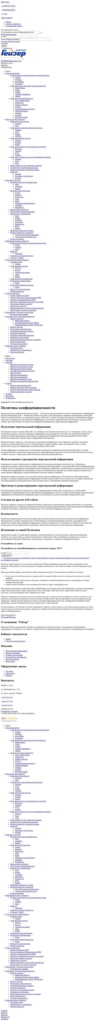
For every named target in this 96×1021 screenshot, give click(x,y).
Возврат (9, 675)
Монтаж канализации (19, 377)
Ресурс (17, 270)
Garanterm (19, 84)
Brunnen (18, 195)
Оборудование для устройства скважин (26, 166)
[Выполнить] (41, 32)
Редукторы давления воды (20, 329)
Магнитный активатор (19, 210)
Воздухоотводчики (17, 342)
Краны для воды (16, 319)
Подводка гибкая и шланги (21, 304)
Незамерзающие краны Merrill (27, 323)
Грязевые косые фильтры (25, 203)
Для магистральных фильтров (27, 235)
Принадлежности (17, 291)
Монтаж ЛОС (15, 373)
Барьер (17, 189)
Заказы (8, 22)
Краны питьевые (17, 239)
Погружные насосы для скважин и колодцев (28, 147)
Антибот (4, 43)
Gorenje (18, 115)
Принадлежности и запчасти (21, 233)
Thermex (18, 80)
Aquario (18, 124)
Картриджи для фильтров (20, 214)
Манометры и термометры (20, 350)
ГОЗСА (18, 107)
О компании (10, 398)
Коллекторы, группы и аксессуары (19, 312)
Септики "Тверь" (17, 258)
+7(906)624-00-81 (8, 10)
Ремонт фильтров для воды (21, 392)
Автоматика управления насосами (24, 168)
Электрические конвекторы (21, 279)
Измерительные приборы (16, 346)
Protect (17, 145)
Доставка (9, 360)
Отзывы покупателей (14, 655)
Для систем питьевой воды (26, 237)
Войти (3, 34)
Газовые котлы (16, 262)
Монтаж (9, 362)
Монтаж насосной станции (21, 369)
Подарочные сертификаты (16, 657)
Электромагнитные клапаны (21, 331)
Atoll (17, 184)
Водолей (18, 149)
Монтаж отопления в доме (20, 379)
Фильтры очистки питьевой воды (23, 182)
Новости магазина (13, 653)
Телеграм (4, 617)
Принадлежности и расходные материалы (27, 308)
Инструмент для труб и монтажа (23, 310)
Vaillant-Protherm (21, 111)
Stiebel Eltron (20, 88)
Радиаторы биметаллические (21, 285)
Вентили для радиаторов (20, 289)
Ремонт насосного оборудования (23, 388)
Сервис (8, 383)
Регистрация (11, 34)
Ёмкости (13, 252)
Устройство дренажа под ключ (22, 371)
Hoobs (17, 134)
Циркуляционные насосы (20, 138)
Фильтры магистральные (20, 191)
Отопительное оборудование (17, 260)
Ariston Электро (21, 105)
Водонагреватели (13, 73)
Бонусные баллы (12, 659)
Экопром (18, 254)
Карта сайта (10, 661)
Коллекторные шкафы (19, 314)
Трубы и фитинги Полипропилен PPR (25, 298)
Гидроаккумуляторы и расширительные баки (28, 243)
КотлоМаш (19, 82)
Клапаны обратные (18, 333)
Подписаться (6, 555)
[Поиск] (23, 59)
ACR (17, 132)
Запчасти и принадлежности (21, 98)
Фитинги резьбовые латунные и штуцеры (27, 302)
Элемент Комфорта (22, 94)
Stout (17, 249)
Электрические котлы (19, 266)
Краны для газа (16, 327)
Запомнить (7, 48)
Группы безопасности (19, 344)
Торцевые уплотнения (24, 176)
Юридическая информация (16, 651)
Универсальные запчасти (25, 109)
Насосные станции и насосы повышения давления (30, 157)
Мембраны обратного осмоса (22, 231)
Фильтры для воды (13, 180)
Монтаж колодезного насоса (21, 367)
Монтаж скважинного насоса (22, 364)
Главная (4, 402)
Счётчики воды (16, 348)
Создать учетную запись (10, 41)
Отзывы (9, 394)
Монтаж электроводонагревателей (24, 381)
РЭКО (17, 277)
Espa (17, 126)
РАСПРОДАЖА (21, 117)
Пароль (4, 39)
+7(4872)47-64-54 (8, 6)
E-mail (3, 37)
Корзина (4, 65)
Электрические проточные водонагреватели (28, 86)
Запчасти (14, 172)
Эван (17, 275)
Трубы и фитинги (13, 293)
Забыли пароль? (13, 39)
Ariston (17, 78)
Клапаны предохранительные (22, 335)
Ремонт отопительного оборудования (25, 390)
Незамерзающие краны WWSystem (29, 325)
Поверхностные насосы (19, 122)
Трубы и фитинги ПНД (19, 296)
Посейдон (19, 222)
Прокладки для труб (18, 306)
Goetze (17, 193)
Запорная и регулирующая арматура (20, 317)
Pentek (17, 218)
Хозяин (18, 142)
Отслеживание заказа (9, 32)
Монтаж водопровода (19, 375)
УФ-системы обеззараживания (22, 212)
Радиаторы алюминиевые (20, 281)
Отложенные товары (14, 26)
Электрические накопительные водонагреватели (29, 75)
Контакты (9, 396)
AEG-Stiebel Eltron (22, 101)
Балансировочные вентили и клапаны (25, 340)
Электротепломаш (22, 272)
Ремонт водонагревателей (20, 385)
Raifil (17, 201)
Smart (17, 283)
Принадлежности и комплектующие (24, 170)
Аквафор (18, 187)
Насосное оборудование (15, 119)
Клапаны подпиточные (19, 337)
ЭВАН (17, 96)
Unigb (17, 245)
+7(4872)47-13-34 (7, 701)
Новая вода (19, 207)
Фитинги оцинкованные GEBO (23, 300)
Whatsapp (12, 617)
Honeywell (19, 197)
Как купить (10, 358)
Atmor (17, 90)
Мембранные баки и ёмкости (17, 241)
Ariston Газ (19, 103)
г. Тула (4, 14)
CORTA (18, 136)
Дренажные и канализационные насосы (26, 128)
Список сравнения (13, 24)
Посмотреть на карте (9, 711)
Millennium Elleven (22, 321)
